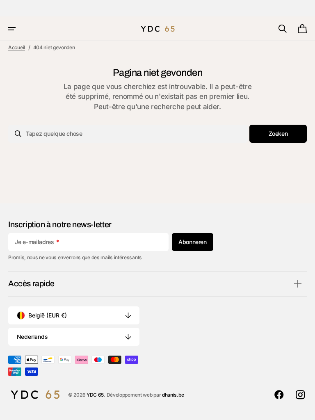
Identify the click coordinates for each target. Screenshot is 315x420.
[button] (12, 29)
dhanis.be (173, 395)
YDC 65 (95, 395)
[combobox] (128, 134)
